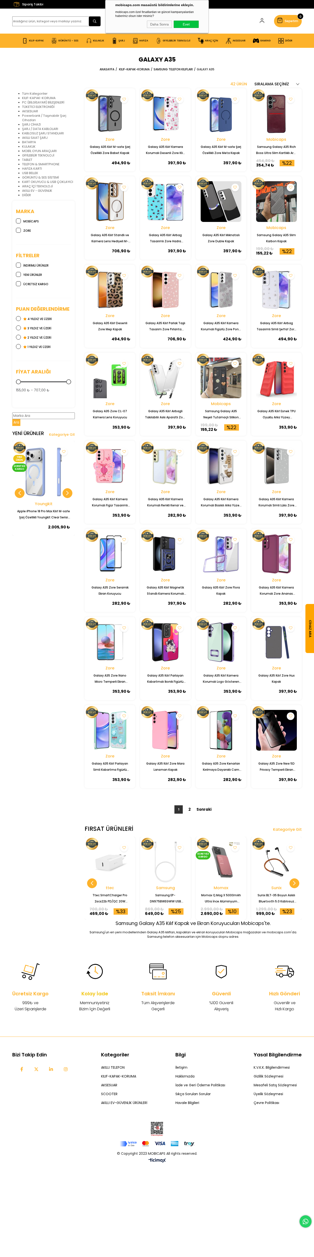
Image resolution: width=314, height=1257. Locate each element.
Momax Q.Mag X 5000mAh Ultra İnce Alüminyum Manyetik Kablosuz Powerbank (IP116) (221, 898)
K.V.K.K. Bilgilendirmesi (272, 1067)
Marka (25, 211)
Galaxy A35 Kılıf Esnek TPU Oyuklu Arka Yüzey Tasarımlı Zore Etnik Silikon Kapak (276, 414)
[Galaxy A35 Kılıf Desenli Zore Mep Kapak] (110, 289)
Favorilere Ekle (63, 452)
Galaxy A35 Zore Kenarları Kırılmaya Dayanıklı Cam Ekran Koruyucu (221, 767)
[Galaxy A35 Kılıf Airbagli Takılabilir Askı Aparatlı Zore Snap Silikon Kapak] (165, 378)
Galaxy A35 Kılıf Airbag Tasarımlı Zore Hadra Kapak (165, 238)
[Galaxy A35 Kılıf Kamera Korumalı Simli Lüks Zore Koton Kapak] (276, 466)
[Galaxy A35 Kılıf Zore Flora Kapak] (221, 554)
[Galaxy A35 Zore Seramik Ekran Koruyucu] (110, 554)
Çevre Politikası (266, 1102)
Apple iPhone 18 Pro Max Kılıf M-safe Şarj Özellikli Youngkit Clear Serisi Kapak (43, 514)
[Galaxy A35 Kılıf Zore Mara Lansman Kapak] (165, 730)
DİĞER (26, 195)
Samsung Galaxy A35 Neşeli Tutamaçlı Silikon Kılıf (221, 414)
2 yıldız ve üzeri (39, 337)
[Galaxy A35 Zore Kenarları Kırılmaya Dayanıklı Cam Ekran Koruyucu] (221, 730)
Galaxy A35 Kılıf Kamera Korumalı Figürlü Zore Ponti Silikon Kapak (221, 326)
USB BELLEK (30, 173)
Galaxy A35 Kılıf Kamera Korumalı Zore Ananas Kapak (276, 591)
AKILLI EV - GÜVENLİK (37, 191)
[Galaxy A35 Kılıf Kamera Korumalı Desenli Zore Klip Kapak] (165, 113)
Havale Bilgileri (187, 1102)
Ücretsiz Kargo (35, 284)
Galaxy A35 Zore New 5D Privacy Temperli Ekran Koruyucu (276, 767)
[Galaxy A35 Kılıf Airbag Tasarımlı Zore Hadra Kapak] (165, 201)
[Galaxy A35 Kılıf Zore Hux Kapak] (276, 642)
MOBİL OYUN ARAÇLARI (39, 151)
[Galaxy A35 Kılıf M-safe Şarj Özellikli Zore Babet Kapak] (110, 113)
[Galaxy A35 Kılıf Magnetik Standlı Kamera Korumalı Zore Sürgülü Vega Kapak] (165, 554)
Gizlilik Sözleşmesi (268, 1076)
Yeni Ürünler (32, 275)
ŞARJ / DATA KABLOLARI (40, 129)
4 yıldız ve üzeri (39, 319)
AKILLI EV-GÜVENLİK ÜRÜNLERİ (124, 1102)
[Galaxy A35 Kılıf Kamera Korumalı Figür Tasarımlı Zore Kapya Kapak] (110, 466)
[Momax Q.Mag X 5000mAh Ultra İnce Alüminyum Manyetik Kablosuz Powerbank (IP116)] (221, 862)
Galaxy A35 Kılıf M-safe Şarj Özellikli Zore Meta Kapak (221, 150)
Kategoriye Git (62, 434)
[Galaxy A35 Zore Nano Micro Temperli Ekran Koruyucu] (110, 642)
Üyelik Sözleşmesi (268, 1093)
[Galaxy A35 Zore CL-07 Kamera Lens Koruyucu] (110, 378)
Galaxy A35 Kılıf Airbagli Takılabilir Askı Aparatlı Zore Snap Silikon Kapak (165, 414)
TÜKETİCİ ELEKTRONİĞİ (38, 107)
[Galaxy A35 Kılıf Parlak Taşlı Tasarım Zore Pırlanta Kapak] (165, 289)
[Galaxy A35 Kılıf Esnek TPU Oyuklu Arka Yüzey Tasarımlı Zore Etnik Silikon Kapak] (276, 378)
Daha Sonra (159, 24)
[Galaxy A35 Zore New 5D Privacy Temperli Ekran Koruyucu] (276, 730)
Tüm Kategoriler (35, 93)
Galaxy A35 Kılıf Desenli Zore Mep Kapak (110, 326)
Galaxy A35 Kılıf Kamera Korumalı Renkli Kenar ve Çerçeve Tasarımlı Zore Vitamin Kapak (165, 502)
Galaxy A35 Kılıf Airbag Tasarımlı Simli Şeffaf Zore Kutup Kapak (276, 326)
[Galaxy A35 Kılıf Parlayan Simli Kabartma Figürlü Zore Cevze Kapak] (110, 730)
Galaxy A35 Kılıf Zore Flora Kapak (221, 590)
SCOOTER (109, 1093)
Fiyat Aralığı (33, 371)
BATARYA (29, 142)
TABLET (27, 160)
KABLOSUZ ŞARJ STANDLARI (43, 133)
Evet (186, 24)
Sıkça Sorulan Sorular (193, 1093)
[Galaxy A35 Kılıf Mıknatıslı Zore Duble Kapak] (221, 201)
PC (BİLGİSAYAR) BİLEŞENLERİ (43, 102)
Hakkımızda (185, 1076)
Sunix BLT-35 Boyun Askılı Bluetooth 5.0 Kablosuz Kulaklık (276, 898)
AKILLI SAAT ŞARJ (35, 138)
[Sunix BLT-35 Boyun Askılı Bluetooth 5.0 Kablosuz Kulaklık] (276, 862)
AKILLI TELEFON (113, 1067)
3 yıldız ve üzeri (39, 328)
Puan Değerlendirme (42, 309)
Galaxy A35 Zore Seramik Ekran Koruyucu (110, 590)
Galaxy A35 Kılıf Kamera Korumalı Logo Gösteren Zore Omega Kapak (221, 679)
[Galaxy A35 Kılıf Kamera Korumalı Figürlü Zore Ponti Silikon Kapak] (221, 289)
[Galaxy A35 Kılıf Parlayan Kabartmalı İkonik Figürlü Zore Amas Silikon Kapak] (165, 642)
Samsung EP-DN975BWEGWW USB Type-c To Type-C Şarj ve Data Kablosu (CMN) (165, 898)
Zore (27, 231)
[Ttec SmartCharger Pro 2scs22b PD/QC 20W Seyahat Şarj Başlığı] (110, 862)
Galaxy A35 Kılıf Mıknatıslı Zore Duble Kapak (221, 238)
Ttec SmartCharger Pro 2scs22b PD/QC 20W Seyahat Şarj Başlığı (109, 898)
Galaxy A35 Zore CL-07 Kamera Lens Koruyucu (110, 414)
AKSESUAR (30, 111)
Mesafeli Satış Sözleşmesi (275, 1085)
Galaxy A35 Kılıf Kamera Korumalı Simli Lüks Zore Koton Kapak (276, 502)
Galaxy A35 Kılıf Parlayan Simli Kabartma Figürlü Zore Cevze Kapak (110, 767)
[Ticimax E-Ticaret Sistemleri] (157, 1160)
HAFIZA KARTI (32, 169)
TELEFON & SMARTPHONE (40, 164)
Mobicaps (31, 221)
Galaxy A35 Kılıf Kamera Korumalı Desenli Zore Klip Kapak (165, 150)
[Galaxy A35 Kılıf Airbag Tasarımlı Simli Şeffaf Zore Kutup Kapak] (276, 289)
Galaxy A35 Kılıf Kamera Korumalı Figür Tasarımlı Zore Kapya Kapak (110, 502)
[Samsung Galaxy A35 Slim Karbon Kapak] (276, 201)
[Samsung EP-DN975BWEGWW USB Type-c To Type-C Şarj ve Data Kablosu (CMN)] (165, 862)
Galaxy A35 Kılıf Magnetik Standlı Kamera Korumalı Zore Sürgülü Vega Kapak (165, 591)
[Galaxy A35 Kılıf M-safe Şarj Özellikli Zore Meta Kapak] (221, 113)
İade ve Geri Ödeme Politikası (200, 1085)
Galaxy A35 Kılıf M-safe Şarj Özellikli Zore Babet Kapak (110, 150)
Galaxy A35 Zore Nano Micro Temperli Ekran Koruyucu (109, 679)
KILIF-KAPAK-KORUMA (39, 98)
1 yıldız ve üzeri (39, 347)
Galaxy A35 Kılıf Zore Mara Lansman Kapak (165, 766)
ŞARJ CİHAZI (31, 124)
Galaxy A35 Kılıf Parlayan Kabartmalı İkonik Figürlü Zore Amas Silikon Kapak (165, 679)
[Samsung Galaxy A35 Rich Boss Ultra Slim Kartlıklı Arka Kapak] (276, 113)
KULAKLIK (29, 146)
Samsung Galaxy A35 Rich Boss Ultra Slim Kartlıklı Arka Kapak (276, 150)
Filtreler (27, 255)
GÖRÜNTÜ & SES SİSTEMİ (40, 177)
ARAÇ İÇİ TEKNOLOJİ (37, 186)
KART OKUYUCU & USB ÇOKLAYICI (47, 182)
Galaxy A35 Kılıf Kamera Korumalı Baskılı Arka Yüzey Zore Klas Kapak (221, 502)
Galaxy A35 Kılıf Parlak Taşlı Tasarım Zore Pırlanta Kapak (165, 326)
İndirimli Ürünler (36, 265)
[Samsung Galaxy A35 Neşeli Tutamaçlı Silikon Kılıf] (221, 378)
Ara (16, 422)
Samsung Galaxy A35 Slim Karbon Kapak (276, 238)
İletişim (181, 1067)
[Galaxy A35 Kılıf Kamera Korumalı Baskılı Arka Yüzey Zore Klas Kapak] (221, 466)
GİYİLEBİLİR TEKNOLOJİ (38, 155)
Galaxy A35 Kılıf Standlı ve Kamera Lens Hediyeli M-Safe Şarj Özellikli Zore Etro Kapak (110, 238)
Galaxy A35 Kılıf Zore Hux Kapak (276, 678)
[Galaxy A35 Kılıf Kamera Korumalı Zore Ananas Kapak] (276, 554)
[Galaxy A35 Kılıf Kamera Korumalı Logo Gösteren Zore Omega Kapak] (221, 642)
